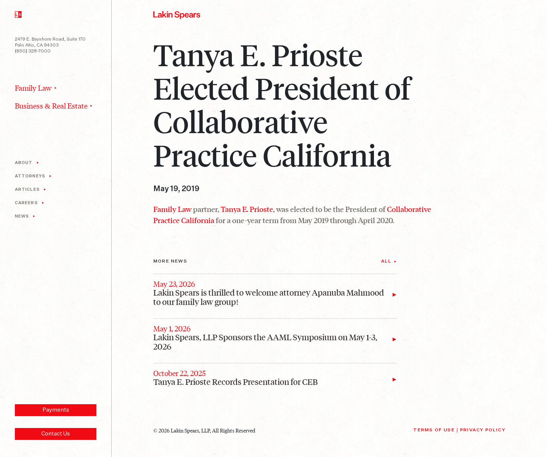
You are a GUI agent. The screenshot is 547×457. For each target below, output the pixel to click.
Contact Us (55, 434)
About (24, 163)
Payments (55, 410)
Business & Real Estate (51, 105)
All (386, 261)
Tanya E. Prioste (247, 209)
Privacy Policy (482, 430)
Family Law (33, 88)
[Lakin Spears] (18, 13)
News (22, 216)
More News (170, 261)
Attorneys (30, 176)
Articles (27, 189)
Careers (26, 203)
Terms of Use (433, 430)
